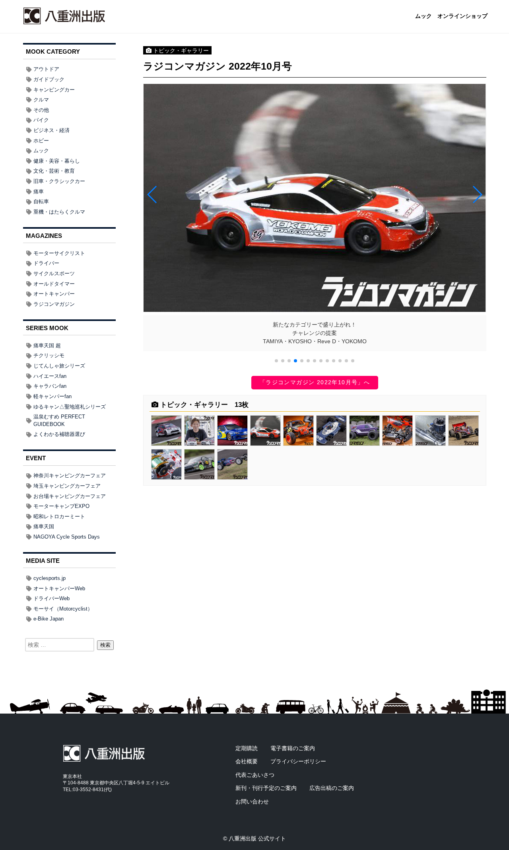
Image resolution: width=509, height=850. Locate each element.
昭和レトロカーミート (59, 516)
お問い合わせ (252, 801)
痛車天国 (43, 526)
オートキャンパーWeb (59, 588)
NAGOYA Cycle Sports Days (66, 537)
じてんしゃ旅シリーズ (59, 366)
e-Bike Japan (48, 619)
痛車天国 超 (47, 345)
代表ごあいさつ (254, 775)
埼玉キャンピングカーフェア (67, 486)
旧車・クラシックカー (59, 181)
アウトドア (46, 69)
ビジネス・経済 (51, 130)
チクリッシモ (48, 355)
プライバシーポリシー (298, 761)
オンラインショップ (462, 16)
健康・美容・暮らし (56, 161)
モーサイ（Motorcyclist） (63, 609)
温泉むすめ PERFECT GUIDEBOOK (59, 420)
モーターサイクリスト (59, 253)
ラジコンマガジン (54, 304)
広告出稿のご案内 (331, 788)
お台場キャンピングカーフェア (69, 496)
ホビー (41, 141)
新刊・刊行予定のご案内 (266, 788)
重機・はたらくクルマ (59, 212)
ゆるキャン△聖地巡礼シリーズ (69, 407)
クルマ (41, 100)
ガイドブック (48, 79)
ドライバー (46, 263)
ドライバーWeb (51, 598)
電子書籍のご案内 (292, 748)
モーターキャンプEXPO (61, 506)
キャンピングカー (54, 90)
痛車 (38, 192)
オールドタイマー (54, 284)
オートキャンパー (54, 294)
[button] (276, 360)
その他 (41, 110)
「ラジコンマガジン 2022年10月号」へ (315, 382)
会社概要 (246, 761)
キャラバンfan (49, 386)
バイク (41, 120)
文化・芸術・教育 (54, 171)
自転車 (41, 201)
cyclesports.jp (49, 578)
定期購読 (246, 748)
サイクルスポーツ (54, 273)
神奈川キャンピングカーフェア (69, 475)
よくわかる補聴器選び (59, 434)
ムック (423, 16)
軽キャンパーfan (52, 396)
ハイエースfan (49, 376)
